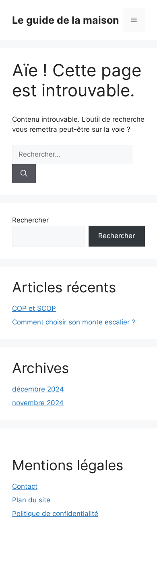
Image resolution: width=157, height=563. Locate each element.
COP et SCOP (34, 308)
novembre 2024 (38, 403)
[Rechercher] (24, 174)
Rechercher (30, 220)
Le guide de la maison (65, 20)
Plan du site (31, 500)
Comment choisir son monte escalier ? (73, 322)
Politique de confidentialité (55, 514)
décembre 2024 (38, 389)
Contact (24, 486)
